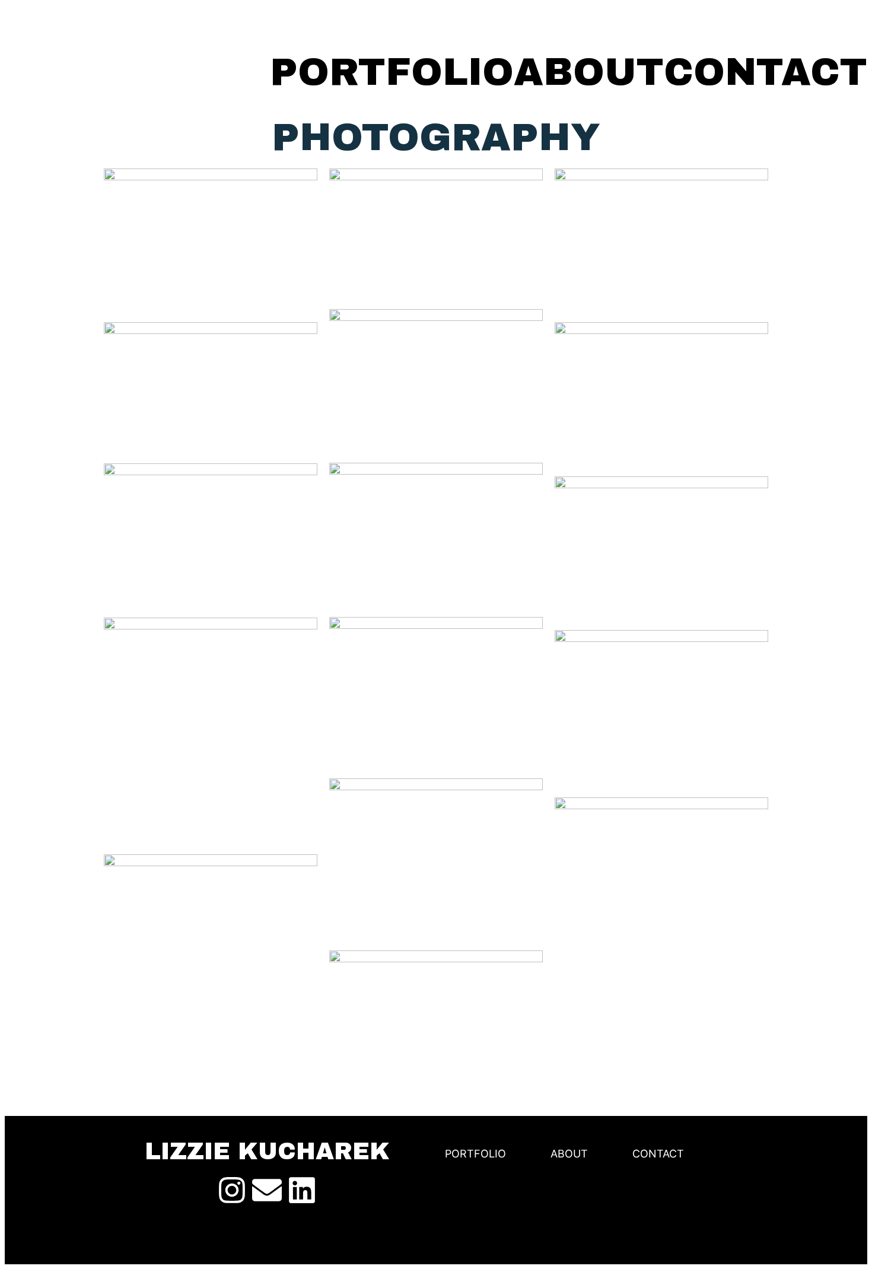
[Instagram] (232, 1190)
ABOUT (589, 72)
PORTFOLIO (392, 72)
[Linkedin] (302, 1190)
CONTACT (765, 72)
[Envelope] (267, 1190)
